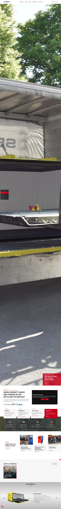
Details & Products (8, 415)
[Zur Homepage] (6, 2)
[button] (57, 1)
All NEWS (7, 448)
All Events (55, 463)
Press (49, 445)
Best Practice (22, 445)
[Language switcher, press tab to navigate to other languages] (53, 1)
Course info (46, 383)
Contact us (47, 416)
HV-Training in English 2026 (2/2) (8, 476)
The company (34, 1)
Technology (25, 445)
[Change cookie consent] (2, 507)
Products (21, 1)
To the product (36, 501)
